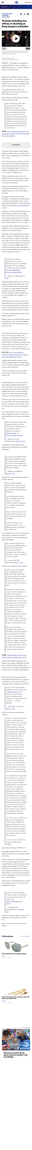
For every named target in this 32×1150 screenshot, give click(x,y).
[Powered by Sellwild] (28, 1027)
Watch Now (27, 2)
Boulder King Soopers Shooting (7, 15)
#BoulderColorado (12, 692)
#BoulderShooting (11, 433)
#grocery (19, 694)
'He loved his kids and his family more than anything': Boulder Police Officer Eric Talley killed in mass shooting (16, 133)
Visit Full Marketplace (25, 936)
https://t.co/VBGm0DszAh (13, 901)
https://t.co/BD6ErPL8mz (13, 270)
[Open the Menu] (2, 2)
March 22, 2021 (20, 441)
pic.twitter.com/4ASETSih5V (14, 272)
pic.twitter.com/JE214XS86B (14, 435)
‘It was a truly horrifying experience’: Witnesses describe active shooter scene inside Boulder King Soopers (15, 354)
